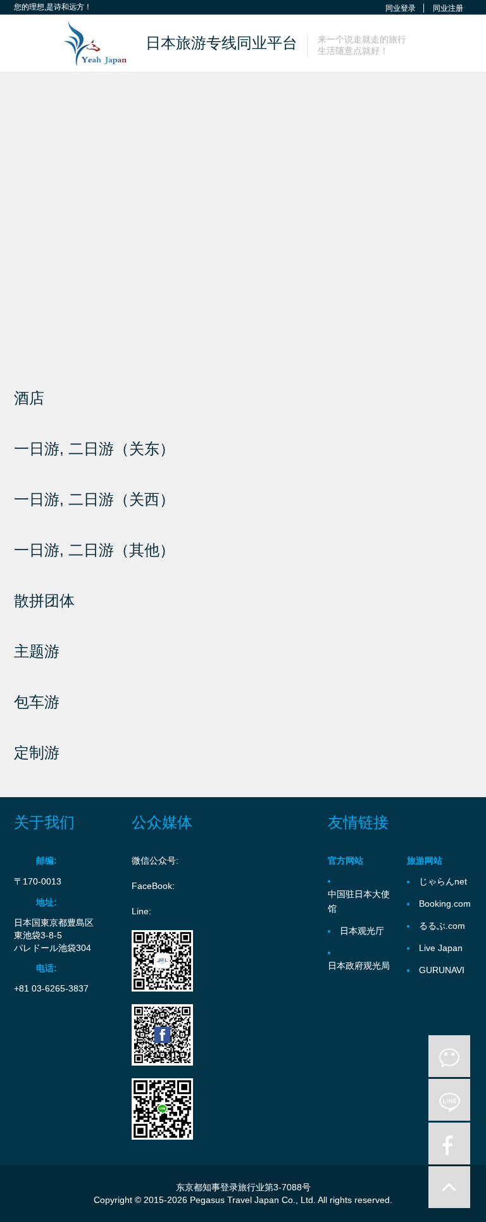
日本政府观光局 (359, 966)
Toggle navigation (25, 45)
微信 (449, 1056)
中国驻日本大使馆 (359, 901)
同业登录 (400, 8)
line (449, 1100)
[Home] (89, 43)
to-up (449, 1187)
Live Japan (441, 948)
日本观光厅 (362, 931)
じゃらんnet (443, 881)
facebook (449, 1143)
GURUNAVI (441, 970)
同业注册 (448, 8)
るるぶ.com (442, 926)
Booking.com (445, 903)
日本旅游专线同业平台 (221, 42)
